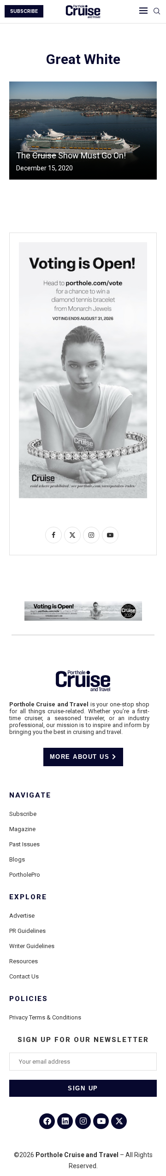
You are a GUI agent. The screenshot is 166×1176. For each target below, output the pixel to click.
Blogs (17, 859)
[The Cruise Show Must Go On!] (83, 131)
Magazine (22, 829)
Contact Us (24, 976)
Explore (28, 897)
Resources (23, 961)
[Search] (156, 11)
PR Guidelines (27, 931)
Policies (28, 999)
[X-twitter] (119, 1121)
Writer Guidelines (31, 946)
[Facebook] (47, 1121)
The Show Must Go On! (71, 155)
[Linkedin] (65, 1121)
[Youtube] (101, 1121)
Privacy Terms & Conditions (45, 1017)
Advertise (22, 916)
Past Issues (24, 844)
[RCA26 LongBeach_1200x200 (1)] (83, 605)
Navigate (30, 795)
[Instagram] (83, 1121)
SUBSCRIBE (24, 11)
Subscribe (22, 814)
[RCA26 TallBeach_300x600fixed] (83, 246)
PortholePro (24, 875)
